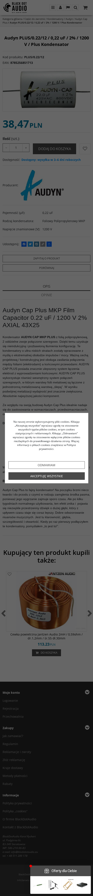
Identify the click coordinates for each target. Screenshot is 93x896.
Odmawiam (46, 465)
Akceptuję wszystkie (46, 476)
